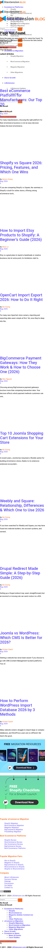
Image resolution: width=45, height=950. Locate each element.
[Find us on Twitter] (1, 943)
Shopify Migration (16, 56)
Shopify (13, 9)
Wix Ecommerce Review (13, 844)
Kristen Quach (7, 649)
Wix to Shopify (10, 861)
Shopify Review (10, 840)
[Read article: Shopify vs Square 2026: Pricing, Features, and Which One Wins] (22, 143)
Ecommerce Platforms (13, 7)
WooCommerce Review (13, 842)
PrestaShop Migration (12, 832)
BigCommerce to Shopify (13, 865)
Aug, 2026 (4, 114)
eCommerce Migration (13, 51)
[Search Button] (20, 29)
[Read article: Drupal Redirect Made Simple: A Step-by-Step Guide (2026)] (22, 548)
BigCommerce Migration (13, 830)
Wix (10, 917)
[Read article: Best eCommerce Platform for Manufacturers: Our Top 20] (22, 71)
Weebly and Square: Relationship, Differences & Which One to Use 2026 (22, 505)
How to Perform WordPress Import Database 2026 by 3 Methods (17, 707)
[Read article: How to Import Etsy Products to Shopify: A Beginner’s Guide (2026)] (22, 210)
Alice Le (5, 247)
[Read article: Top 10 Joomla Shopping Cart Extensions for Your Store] (22, 413)
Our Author (8, 885)
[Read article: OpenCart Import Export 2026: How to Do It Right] (22, 275)
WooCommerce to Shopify (14, 867)
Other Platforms (15, 919)
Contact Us (8, 888)
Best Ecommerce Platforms (15, 848)
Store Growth (10, 931)
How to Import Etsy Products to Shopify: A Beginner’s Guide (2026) (21, 235)
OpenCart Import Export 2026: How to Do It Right (21, 297)
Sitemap (7, 881)
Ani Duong (6, 112)
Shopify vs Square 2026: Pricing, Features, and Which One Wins (21, 167)
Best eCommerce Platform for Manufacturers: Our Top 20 (21, 97)
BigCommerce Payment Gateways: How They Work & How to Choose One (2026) (20, 365)
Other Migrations (16, 929)
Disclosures (9, 883)
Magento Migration (11, 827)
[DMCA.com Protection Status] (5, 892)
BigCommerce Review (12, 846)
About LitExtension (11, 877)
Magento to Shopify (11, 863)
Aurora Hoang (7, 179)
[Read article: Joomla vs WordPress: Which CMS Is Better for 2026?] (22, 613)
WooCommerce (15, 913)
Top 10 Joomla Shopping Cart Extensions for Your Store (21, 438)
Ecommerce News (11, 933)
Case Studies (14, 937)
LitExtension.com (18, 896)
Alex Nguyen (7, 379)
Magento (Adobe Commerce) (21, 915)
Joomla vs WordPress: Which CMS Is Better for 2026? (21, 638)
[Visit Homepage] (21, 2)
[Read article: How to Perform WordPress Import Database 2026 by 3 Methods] (22, 681)
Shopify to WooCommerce (14, 869)
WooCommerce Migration (14, 825)
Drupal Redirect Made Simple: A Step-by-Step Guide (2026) (20, 573)
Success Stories (10, 879)
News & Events (15, 935)
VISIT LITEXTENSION (8, 47)
